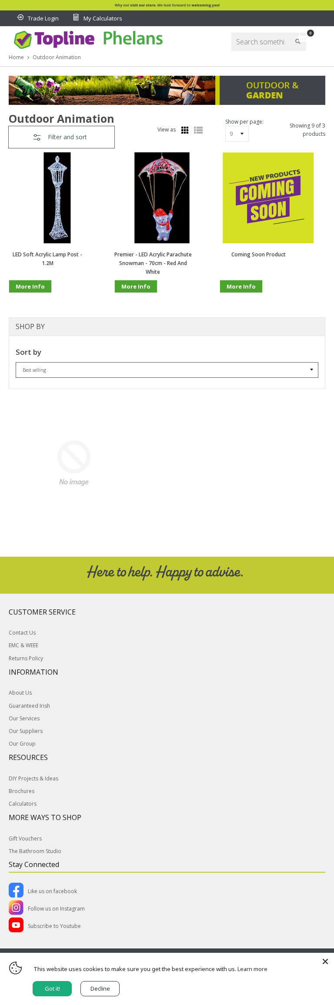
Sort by (28, 352)
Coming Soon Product (258, 254)
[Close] (325, 961)
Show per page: (244, 121)
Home (16, 57)
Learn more (252, 969)
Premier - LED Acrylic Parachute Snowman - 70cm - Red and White (153, 263)
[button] (61, 137)
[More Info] (30, 300)
